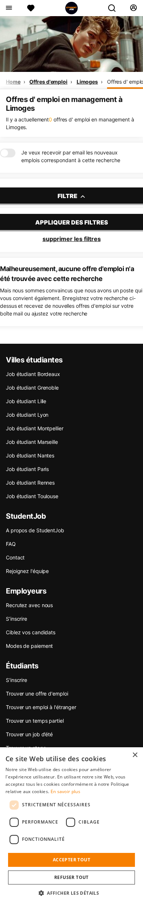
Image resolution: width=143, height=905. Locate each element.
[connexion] (133, 8)
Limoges (87, 82)
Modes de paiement (29, 646)
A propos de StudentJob (35, 530)
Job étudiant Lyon (27, 415)
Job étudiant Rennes (30, 482)
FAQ (11, 544)
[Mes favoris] (31, 8)
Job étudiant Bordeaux (33, 374)
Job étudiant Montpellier (34, 428)
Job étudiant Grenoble (32, 387)
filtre (68, 196)
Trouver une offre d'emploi (37, 693)
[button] (71, 893)
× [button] (135, 755)
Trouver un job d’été (29, 734)
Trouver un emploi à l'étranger (41, 707)
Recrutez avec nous (29, 605)
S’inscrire (16, 619)
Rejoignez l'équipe (27, 571)
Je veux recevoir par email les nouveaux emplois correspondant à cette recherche (70, 156)
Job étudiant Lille (26, 401)
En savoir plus (65, 791)
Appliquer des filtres (71, 222)
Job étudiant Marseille (32, 442)
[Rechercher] (115, 8)
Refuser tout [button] (71, 877)
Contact (15, 557)
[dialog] (71, 826)
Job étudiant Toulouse (32, 496)
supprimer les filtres (72, 238)
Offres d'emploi (48, 82)
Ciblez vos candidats (30, 632)
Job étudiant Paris (27, 469)
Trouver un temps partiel (35, 721)
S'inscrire (16, 680)
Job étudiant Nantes (30, 455)
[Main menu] (9, 8)
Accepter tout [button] (71, 860)
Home (13, 82)
